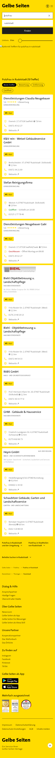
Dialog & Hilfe (10, 586)
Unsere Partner (10, 630)
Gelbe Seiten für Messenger (14, 619)
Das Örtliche (7, 642)
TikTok (5, 666)
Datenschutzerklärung (25, 725)
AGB (31, 729)
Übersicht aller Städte (11, 599)
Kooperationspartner (11, 635)
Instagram (6, 655)
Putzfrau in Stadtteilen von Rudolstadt (38, 544)
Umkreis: (8, 40)
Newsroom (7, 612)
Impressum (7, 725)
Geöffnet (8, 90)
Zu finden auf (9, 650)
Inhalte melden (43, 729)
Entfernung (38, 84)
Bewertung (24, 84)
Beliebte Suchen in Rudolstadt (15, 557)
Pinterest (6, 663)
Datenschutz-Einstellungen (14, 729)
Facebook (6, 659)
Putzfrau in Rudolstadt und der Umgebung (12, 544)
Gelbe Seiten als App (11, 615)
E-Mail (9, 113)
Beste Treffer (9, 84)
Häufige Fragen (8, 595)
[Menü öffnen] (51, 6)
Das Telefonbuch (9, 639)
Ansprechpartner (9, 592)
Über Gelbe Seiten (12, 606)
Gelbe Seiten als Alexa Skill (13, 622)
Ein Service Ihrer (12, 747)
